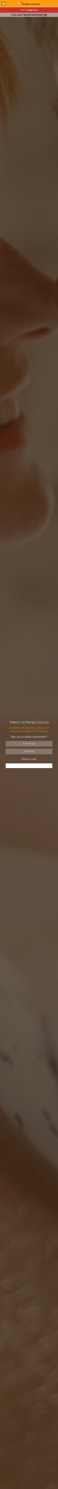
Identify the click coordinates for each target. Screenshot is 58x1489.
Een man (29, 751)
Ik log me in (32, 9)
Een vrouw (29, 743)
